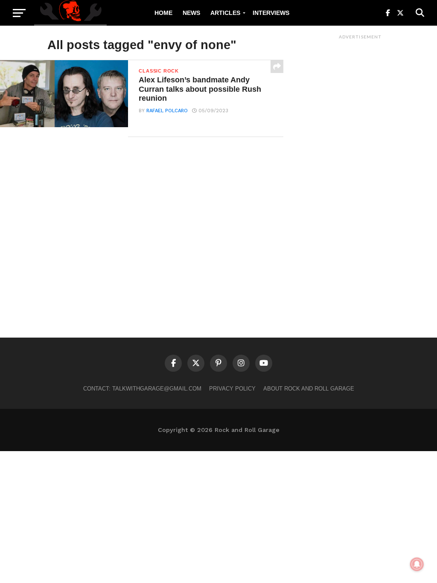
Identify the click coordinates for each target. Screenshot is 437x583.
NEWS (191, 12)
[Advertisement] (360, 171)
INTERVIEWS (271, 12)
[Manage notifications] (417, 564)
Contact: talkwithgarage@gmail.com (142, 388)
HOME (163, 12)
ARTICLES (225, 12)
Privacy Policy (232, 388)
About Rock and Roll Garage (308, 388)
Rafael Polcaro (167, 111)
